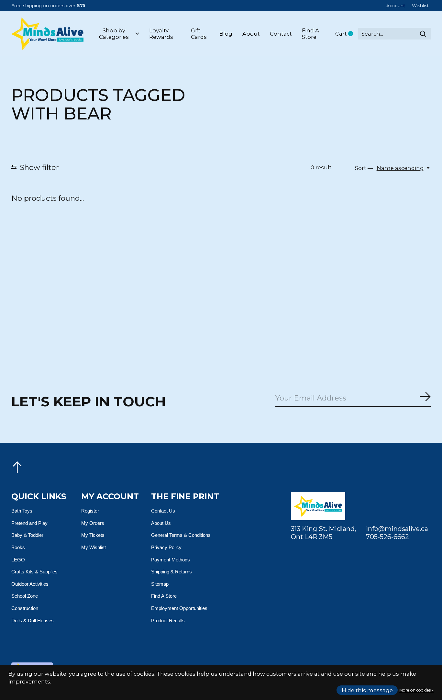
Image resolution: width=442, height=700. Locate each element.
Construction (24, 608)
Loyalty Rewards (161, 33)
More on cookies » (416, 690)
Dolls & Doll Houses (32, 620)
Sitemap (160, 584)
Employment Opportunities (179, 608)
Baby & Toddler (27, 535)
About (251, 33)
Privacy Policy (166, 547)
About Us (161, 523)
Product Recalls (168, 620)
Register (90, 511)
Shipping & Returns (171, 571)
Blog (225, 33)
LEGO (18, 559)
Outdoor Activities (30, 584)
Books (18, 547)
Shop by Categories (114, 33)
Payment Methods (170, 559)
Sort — (364, 168)
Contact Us (163, 511)
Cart (346, 33)
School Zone (24, 596)
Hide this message (367, 690)
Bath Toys (21, 511)
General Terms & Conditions (181, 535)
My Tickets (93, 535)
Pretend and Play (29, 523)
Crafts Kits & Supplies (34, 571)
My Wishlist (93, 547)
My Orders (92, 523)
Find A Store (310, 33)
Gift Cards (199, 33)
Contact (281, 33)
